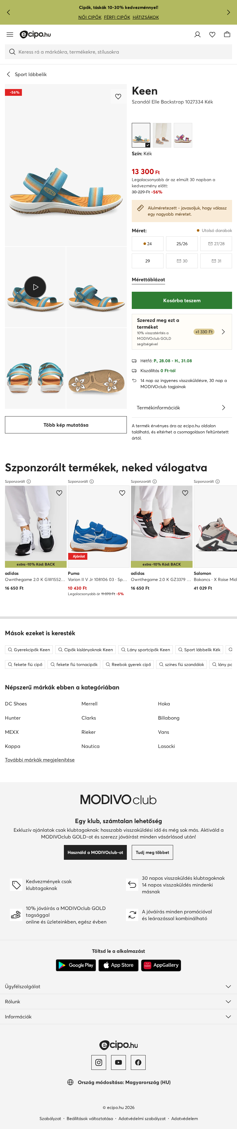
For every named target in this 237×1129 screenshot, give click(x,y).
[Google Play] (76, 965)
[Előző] (8, 12)
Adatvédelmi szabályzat (142, 1118)
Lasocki (166, 746)
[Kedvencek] (212, 34)
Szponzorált (15, 481)
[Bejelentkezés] (197, 34)
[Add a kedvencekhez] (119, 96)
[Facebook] (138, 1062)
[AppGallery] (161, 965)
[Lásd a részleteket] (223, 407)
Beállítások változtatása (90, 1118)
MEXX (12, 732)
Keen (145, 90)
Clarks (88, 718)
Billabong (169, 718)
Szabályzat (50, 1118)
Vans (163, 732)
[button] (66, 165)
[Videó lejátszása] (35, 287)
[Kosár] (227, 34)
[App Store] (118, 965)
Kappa (12, 746)
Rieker (88, 732)
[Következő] (228, 12)
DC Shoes (16, 704)
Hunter (13, 718)
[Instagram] (98, 1062)
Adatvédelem (184, 1118)
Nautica (90, 746)
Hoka (164, 704)
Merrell (89, 704)
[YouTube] (118, 1062)
